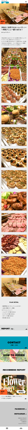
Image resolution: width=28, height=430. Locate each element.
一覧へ (7, 328)
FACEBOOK (20, 409)
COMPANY (24, 421)
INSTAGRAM (19, 414)
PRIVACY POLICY (22, 418)
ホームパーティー (5, 32)
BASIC (2, 23)
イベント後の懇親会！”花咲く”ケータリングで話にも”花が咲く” (11, 397)
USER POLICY (23, 420)
